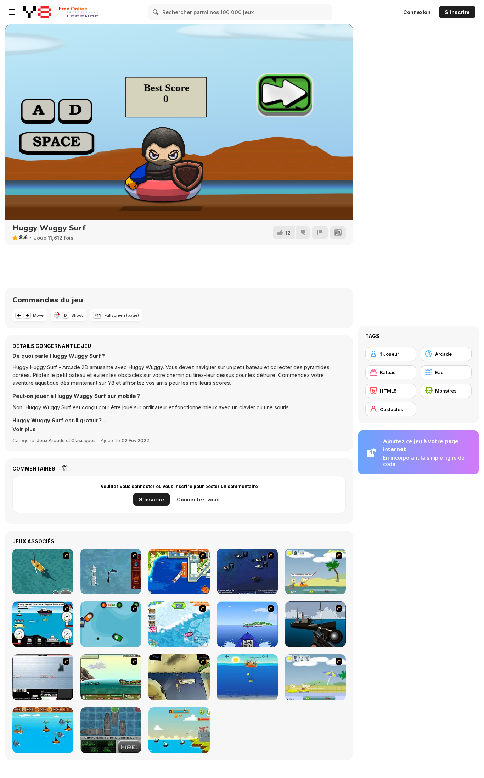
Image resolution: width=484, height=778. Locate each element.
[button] (24, 429)
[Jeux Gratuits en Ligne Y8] (37, 12)
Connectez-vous (198, 499)
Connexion (416, 12)
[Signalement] (320, 232)
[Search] (156, 12)
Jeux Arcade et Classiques (66, 440)
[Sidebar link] (12, 12)
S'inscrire (457, 12)
